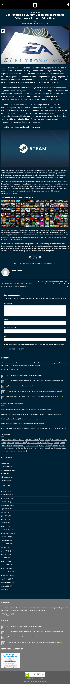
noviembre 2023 (6, 575)
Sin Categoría (5, 477)
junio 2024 (4, 551)
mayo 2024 (5, 554)
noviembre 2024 (6, 533)
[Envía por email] (39, 257)
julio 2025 (4, 512)
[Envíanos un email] (9, 614)
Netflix (3, 445)
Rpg (16, 448)
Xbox (3, 451)
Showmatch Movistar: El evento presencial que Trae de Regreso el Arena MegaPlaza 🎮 (38, 428)
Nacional (62, 442)
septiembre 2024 (6, 540)
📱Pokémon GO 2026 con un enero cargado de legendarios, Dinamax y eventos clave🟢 (34, 391)
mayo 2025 (4, 519)
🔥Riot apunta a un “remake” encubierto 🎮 (20, 386)
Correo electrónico (10, 328)
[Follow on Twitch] (12, 614)
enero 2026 (5, 491)
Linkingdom (44, 23)
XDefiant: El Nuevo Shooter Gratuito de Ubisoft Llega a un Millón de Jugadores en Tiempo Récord (53, 283)
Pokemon (55, 445)
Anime (9, 439)
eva (2, 414)
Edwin (3, 419)
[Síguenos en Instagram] (6, 614)
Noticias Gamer (35, 12)
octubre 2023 (5, 579)
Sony (26, 448)
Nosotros (27, 679)
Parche (28, 445)
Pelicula (41, 445)
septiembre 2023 (6, 582)
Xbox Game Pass (11, 451)
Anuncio (15, 439)
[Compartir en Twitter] (36, 257)
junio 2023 (4, 589)
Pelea (36, 445)
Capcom (36, 439)
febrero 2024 (5, 565)
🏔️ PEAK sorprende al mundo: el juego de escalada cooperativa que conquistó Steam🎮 (34, 414)
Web (5, 336)
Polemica (49, 263)
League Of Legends (36, 442)
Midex (3, 409)
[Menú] (2, 4)
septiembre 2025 (6, 505)
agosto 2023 (5, 586)
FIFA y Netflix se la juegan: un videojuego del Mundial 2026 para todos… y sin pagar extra (34, 380)
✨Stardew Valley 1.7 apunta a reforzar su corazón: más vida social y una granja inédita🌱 (34, 396)
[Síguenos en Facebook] (3, 614)
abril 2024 (4, 558)
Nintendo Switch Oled (19, 445)
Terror (36, 448)
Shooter (21, 448)
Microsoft (50, 442)
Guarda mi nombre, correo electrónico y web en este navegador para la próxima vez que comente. (35, 344)
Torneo (41, 448)
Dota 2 (42, 439)
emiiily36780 (5, 423)
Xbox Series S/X (21, 451)
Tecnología (5, 480)
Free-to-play (10, 442)
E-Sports (47, 439)
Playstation (48, 445)
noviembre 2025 (6, 498)
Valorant (47, 448)
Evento (64, 439)
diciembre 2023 (6, 572)
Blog (33, 679)
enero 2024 (5, 568)
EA (45, 263)
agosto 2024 (5, 544)
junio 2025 (4, 516)
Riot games (10, 448)
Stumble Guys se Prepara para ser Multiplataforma (27, 423)
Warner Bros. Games (60, 448)
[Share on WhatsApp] (30, 257)
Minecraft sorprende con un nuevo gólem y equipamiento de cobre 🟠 (29, 409)
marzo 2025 (5, 526)
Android (4, 439)
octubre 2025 (5, 502)
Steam (54, 263)
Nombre (6, 319)
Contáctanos (41, 679)
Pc (32, 445)
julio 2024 (4, 547)
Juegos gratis (5, 466)
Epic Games (58, 439)
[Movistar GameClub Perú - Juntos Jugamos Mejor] (35, 4)
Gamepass (18, 442)
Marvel (44, 442)
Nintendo (9, 445)
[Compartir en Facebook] (33, 257)
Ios (28, 442)
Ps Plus (4, 448)
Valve (52, 448)
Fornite (4, 442)
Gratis (24, 442)
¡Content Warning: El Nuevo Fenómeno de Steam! (23, 419)
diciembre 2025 (6, 494)
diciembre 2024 (6, 530)
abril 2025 (4, 523)
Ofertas (3, 473)
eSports (4, 463)
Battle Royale (28, 439)
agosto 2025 (5, 509)
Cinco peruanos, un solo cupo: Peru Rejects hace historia (24, 375)
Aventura (21, 439)
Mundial (57, 442)
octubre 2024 (5, 537)
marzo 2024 (5, 561)
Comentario (8, 304)
